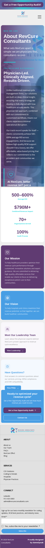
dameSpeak (38, 542)
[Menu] (39, 17)
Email (4, 516)
